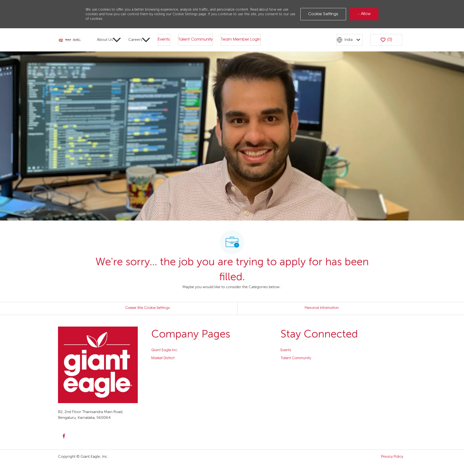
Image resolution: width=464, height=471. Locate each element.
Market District (162, 358)
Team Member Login (241, 40)
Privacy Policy (392, 457)
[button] (323, 14)
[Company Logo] (69, 40)
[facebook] (64, 436)
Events (164, 40)
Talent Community (195, 40)
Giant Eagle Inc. (164, 350)
